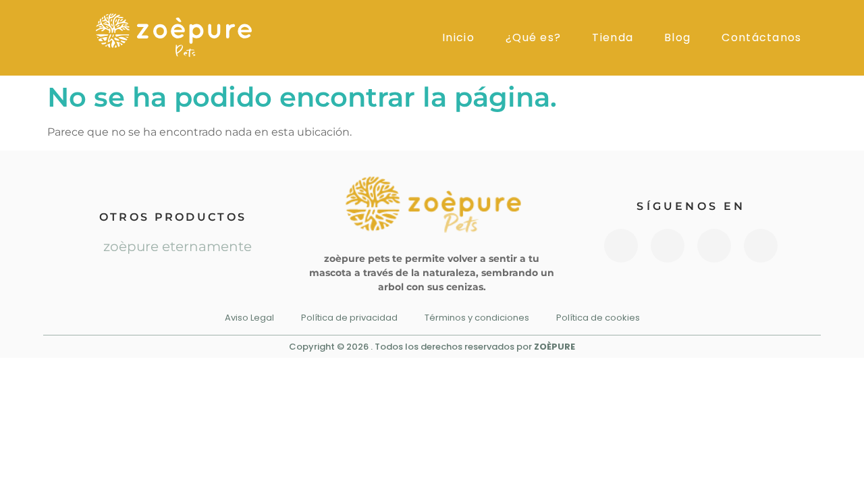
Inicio (458, 38)
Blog (677, 38)
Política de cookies (598, 317)
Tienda (612, 38)
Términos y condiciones (477, 317)
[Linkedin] (714, 246)
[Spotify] (761, 246)
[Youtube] (667, 246)
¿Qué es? (533, 38)
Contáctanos (761, 38)
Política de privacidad (349, 317)
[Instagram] (621, 246)
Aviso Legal (249, 317)
